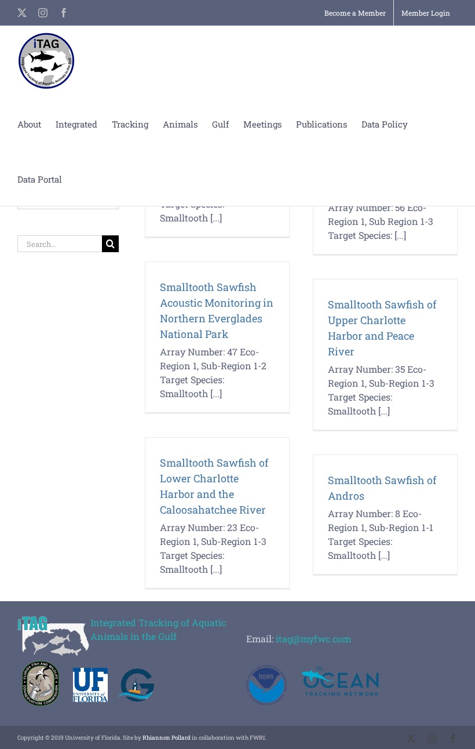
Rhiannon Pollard (166, 737)
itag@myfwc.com (313, 638)
